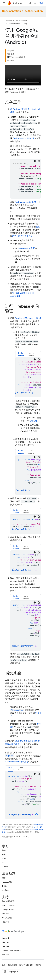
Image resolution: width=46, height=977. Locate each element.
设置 (38, 226)
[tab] (20, 354)
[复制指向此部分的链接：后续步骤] (24, 673)
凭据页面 (33, 420)
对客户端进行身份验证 (22, 236)
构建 (25, 24)
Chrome (5, 942)
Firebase (8, 21)
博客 (4, 878)
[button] (25, 217)
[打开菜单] (4, 3)
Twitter (5, 886)
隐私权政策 (12, 965)
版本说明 (5, 913)
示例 (4, 858)
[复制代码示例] (39, 161)
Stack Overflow (8, 905)
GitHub (5, 867)
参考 (4, 854)
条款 (4, 965)
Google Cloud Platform (11, 950)
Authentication (34, 11)
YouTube (5, 890)
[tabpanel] (28, 377)
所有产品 (5, 954)
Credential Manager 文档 (26, 318)
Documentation (11, 11)
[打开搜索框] (30, 3)
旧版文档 (5, 922)
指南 (4, 850)
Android (5, 938)
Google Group (8, 909)
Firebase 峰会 (7, 882)
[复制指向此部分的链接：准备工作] (24, 102)
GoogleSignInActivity (24, 529)
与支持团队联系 (8, 901)
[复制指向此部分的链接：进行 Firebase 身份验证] (15, 311)
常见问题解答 (7, 917)
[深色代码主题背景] (35, 161)
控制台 (25, 248)
